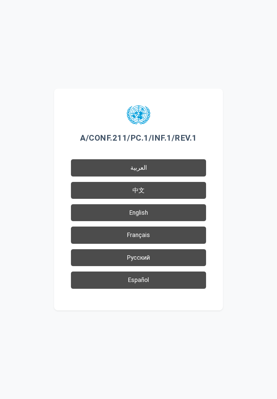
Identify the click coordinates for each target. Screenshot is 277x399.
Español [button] (138, 280)
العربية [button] (138, 167)
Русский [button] (138, 257)
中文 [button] (138, 190)
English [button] (138, 212)
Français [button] (138, 235)
